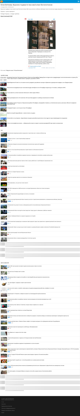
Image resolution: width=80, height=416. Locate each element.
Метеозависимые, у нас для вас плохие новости (18, 182)
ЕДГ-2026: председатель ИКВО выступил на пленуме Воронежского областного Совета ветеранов (29, 188)
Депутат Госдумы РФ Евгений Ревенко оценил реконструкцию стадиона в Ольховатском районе (28, 354)
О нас (3, 401)
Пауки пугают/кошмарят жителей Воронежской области (19, 232)
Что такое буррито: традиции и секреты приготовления (19, 282)
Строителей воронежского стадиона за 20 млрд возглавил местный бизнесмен (24, 337)
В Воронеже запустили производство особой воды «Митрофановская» (23, 326)
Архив (3, 412)
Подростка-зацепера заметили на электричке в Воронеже (20, 177)
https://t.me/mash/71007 (6, 16)
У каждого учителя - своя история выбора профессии (19, 138)
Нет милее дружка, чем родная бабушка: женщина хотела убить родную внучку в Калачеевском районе (30, 371)
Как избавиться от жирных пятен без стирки (17, 332)
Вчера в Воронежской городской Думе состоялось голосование (21, 193)
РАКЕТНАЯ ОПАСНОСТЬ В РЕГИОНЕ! (16, 166)
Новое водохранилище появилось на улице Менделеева (20, 310)
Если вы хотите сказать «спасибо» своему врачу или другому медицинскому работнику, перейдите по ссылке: (31, 288)
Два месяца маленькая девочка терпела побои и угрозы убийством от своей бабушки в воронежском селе (30, 160)
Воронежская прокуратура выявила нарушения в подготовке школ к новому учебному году (27, 133)
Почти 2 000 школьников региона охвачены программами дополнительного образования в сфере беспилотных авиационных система (36, 365)
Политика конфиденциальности (8, 408)
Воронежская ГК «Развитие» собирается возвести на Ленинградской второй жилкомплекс (27, 293)
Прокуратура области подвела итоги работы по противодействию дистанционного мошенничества (28, 277)
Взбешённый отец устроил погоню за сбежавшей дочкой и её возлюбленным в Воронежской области (29, 204)
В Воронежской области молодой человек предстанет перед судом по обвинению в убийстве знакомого (30, 210)
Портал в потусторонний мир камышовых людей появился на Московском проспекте (25, 149)
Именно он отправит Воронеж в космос (16, 171)
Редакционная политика (7, 406)
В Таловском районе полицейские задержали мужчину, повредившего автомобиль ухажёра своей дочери (30, 155)
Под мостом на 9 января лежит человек (16, 271)
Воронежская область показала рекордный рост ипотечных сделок (22, 238)
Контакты (4, 404)
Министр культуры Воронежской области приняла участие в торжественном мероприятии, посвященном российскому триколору (35, 199)
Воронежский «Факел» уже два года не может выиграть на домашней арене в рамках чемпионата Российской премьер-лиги (34, 227)
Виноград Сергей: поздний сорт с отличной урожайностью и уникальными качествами (26, 359)
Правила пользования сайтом (8, 410)
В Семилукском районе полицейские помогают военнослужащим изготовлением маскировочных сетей (29, 299)
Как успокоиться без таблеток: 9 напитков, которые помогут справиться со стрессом (25, 304)
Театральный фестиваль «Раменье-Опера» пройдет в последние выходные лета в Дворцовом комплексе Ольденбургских (34, 321)
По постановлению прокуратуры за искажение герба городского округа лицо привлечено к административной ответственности (34, 221)
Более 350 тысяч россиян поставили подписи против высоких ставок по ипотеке (25, 266)
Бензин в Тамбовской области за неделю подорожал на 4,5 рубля (21, 215)
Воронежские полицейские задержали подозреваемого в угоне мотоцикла (23, 343)
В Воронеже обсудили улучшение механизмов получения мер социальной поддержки (26, 144)
